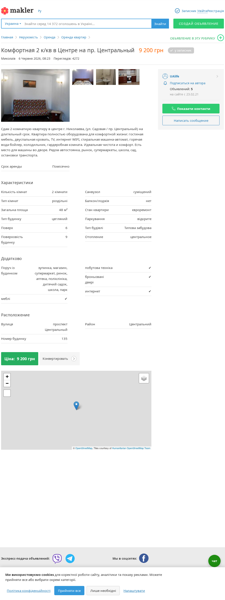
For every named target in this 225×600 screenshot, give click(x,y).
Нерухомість (28, 37)
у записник (183, 50)
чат (214, 561)
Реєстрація (215, 11)
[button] (76, 405)
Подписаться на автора (187, 83)
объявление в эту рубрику (192, 38)
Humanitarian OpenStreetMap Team (131, 448)
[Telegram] (70, 558)
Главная (7, 37)
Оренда (49, 37)
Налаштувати (134, 590)
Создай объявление (199, 23)
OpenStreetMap (83, 448)
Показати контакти (193, 108)
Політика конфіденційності (29, 590)
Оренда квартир (73, 37)
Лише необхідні (103, 590)
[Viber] (57, 558)
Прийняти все (69, 590)
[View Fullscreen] (7, 393)
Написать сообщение (191, 120)
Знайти (160, 23)
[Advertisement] (191, 161)
